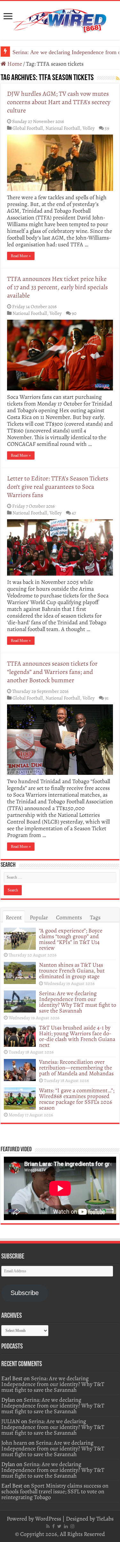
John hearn (14, 1443)
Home (14, 64)
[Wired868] (60, 19)
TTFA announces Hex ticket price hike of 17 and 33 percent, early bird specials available (57, 287)
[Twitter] (59, 1526)
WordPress (48, 1518)
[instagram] (72, 1526)
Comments (69, 917)
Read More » (21, 256)
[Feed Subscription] (117, 79)
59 (107, 128)
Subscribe (25, 1292)
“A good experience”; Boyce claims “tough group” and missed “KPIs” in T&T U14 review (70, 939)
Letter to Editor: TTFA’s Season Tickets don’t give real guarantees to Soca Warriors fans (57, 486)
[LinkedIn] (65, 1526)
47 (74, 512)
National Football (62, 128)
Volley (89, 128)
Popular (39, 917)
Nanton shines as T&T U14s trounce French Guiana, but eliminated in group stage (72, 970)
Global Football (27, 128)
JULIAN (10, 1421)
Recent (14, 917)
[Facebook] (53, 1526)
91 (106, 697)
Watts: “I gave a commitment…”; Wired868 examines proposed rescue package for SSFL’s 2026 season (76, 1099)
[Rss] (47, 1526)
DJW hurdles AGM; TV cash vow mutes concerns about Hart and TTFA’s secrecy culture (58, 102)
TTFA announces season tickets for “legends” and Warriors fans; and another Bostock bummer (52, 672)
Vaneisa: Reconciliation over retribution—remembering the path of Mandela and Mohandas (76, 1067)
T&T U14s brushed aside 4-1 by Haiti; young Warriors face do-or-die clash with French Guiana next (77, 1036)
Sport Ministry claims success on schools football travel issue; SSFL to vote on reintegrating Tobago (54, 1491)
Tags (95, 917)
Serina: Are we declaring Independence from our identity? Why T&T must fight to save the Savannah (77, 1001)
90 (74, 313)
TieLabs (105, 1518)
